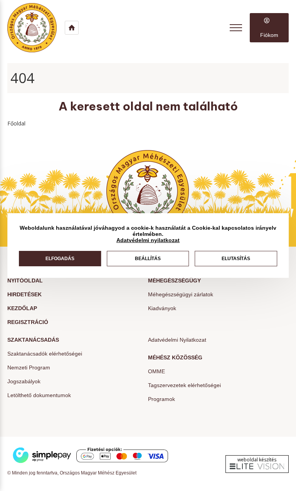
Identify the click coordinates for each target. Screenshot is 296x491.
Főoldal (16, 123)
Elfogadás (59, 258)
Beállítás (148, 258)
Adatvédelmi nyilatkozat (148, 240)
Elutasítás (236, 258)
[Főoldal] (36, 27)
